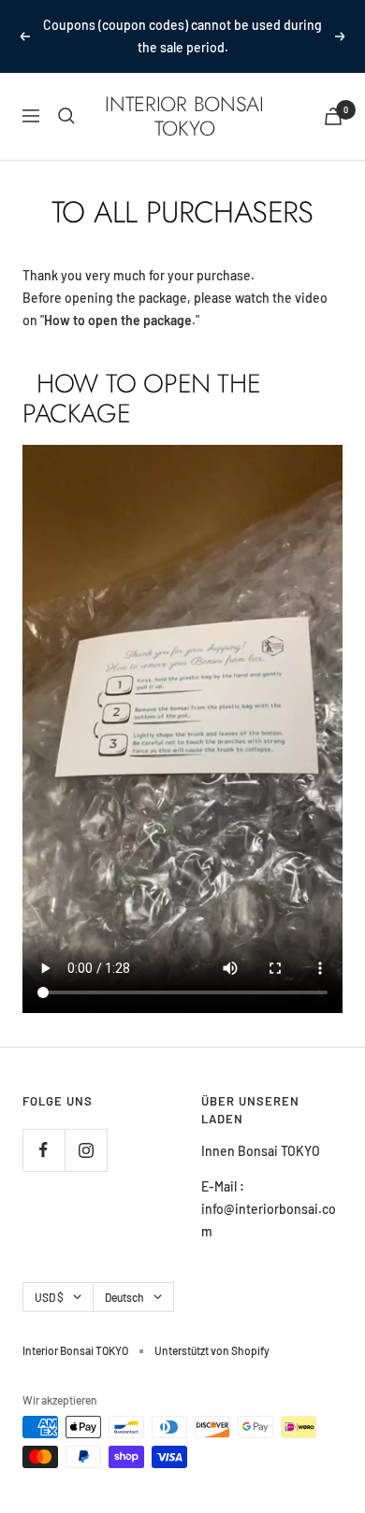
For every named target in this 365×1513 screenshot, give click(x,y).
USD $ (49, 1297)
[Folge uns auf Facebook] (43, 1150)
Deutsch (124, 1297)
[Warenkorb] (333, 116)
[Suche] (66, 115)
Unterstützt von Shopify (212, 1350)
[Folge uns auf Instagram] (86, 1150)
